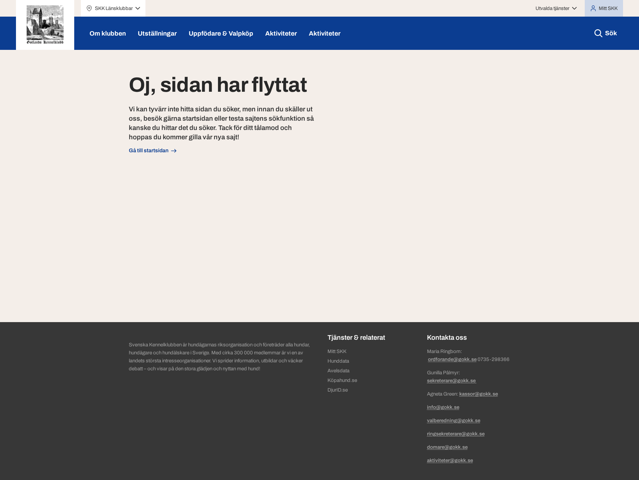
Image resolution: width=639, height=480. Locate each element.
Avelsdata (338, 370)
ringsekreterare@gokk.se (456, 433)
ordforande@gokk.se (452, 359)
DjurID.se (337, 390)
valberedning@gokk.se (453, 420)
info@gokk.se (443, 407)
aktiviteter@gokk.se (450, 460)
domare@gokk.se (447, 447)
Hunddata (338, 361)
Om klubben (108, 33)
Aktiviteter (281, 33)
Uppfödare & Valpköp (221, 33)
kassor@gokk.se (478, 394)
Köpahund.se (342, 380)
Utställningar (157, 33)
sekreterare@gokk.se (452, 380)
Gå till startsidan (148, 150)
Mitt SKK (336, 351)
